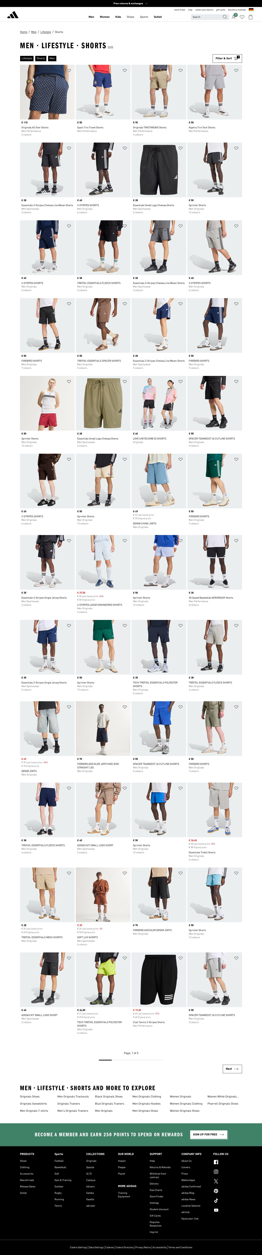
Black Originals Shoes (109, 1096)
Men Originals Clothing (146, 1096)
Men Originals (103, 1111)
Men (91, 17)
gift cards (220, 10)
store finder (179, 10)
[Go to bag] (250, 17)
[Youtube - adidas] (227, 1210)
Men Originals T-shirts (34, 1111)
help (190, 10)
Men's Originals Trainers (72, 1111)
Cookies (109, 1247)
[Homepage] (13, 15)
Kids (118, 17)
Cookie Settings (78, 1247)
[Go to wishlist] (242, 17)
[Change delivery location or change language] (251, 10)
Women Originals (180, 1096)
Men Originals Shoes (145, 1111)
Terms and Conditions (180, 1247)
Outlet (158, 17)
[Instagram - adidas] (227, 1172)
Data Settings (96, 1247)
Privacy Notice (143, 1247)
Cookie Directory (124, 1247)
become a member (237, 10)
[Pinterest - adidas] (227, 1191)
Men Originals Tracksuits (73, 1096)
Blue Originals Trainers (109, 1103)
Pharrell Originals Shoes (222, 1103)
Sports (144, 17)
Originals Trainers (68, 1103)
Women (105, 17)
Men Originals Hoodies (146, 1103)
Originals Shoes (30, 1096)
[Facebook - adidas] (227, 1162)
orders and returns (204, 10)
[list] (116, 58)
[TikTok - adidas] (227, 1201)
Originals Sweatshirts (33, 1103)
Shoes (130, 17)
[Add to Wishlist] (69, 71)
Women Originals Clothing (186, 1103)
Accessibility (160, 1247)
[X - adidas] (227, 1182)
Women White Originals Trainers (222, 1097)
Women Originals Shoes (184, 1111)
